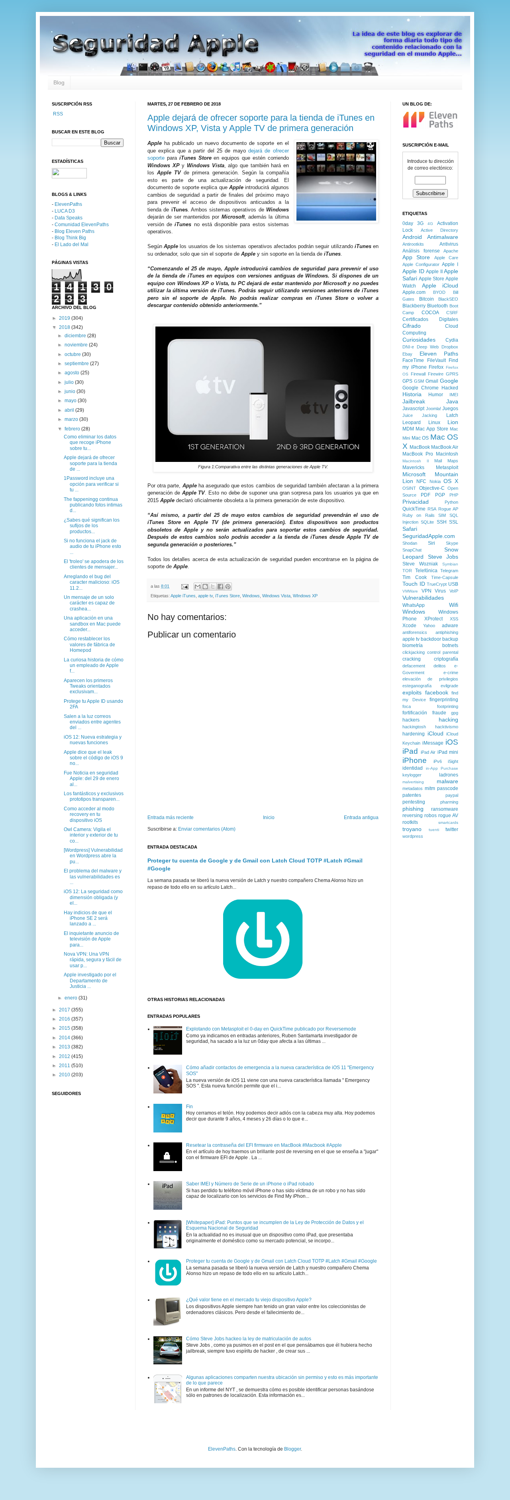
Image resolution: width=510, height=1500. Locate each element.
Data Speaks (68, 218)
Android (412, 237)
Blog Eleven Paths (74, 231)
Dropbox (449, 346)
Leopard (411, 422)
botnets (450, 645)
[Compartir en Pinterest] (228, 587)
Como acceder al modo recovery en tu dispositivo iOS (89, 814)
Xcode (409, 625)
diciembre (76, 335)
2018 (65, 327)
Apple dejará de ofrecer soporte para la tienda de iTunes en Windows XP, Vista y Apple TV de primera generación (261, 123)
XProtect (433, 619)
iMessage (432, 743)
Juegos (450, 408)
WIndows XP (305, 595)
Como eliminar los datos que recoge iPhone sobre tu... (90, 442)
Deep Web (428, 346)
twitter (451, 829)
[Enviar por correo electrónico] (198, 587)
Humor (435, 394)
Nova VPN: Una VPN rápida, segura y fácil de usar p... (93, 959)
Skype (452, 543)
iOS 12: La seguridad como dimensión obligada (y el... (93, 897)
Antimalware (442, 237)
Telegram (449, 570)
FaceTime (413, 360)
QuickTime (414, 509)
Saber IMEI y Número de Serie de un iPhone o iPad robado (250, 1184)
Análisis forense (421, 251)
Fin (189, 1106)
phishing (413, 809)
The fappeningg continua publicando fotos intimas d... (93, 505)
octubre (73, 354)
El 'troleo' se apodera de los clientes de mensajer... (94, 564)
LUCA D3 (65, 211)
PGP (440, 495)
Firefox (436, 367)
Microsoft (414, 474)
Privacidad (415, 502)
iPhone (414, 760)
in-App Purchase (442, 768)
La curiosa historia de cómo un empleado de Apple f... (94, 665)
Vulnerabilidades (423, 598)
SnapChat (412, 550)
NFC (421, 481)
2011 (65, 1065)
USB (453, 584)
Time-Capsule (444, 577)
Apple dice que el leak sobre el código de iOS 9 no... (93, 758)
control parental (442, 652)
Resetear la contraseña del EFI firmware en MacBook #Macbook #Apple (264, 1145)
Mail (438, 460)
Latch (452, 415)
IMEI (453, 394)
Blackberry (414, 306)
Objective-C (432, 488)
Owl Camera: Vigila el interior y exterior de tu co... (91, 835)
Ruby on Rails (418, 515)
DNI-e (408, 346)
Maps (452, 460)
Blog (59, 82)
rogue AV (448, 815)
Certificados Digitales (430, 319)
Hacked (449, 388)
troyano (412, 829)
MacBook (420, 447)
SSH (442, 522)
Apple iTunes (183, 595)
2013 (65, 1047)
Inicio (269, 817)
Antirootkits (413, 244)
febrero (73, 429)
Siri (431, 543)
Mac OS (420, 438)
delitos (440, 665)
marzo (72, 419)
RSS (57, 114)
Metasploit (447, 467)
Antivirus (448, 244)
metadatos (412, 788)
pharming (449, 802)
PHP (453, 495)
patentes (411, 795)
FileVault (436, 360)
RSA (432, 509)
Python (451, 502)
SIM (442, 515)
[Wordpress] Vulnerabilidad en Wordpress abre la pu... (93, 855)
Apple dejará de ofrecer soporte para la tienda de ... (90, 463)
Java (452, 401)
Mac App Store (432, 429)
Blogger (292, 1449)
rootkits (410, 822)
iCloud (435, 733)
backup (450, 639)
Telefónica (426, 570)
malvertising (413, 782)
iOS (451, 742)
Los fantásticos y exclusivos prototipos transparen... (94, 796)
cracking (411, 659)
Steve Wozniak (420, 564)
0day (407, 223)
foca (406, 706)
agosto (72, 372)
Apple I (450, 264)
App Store (416, 257)
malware (447, 781)
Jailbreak (413, 401)
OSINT (409, 488)
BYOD (439, 292)
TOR (407, 570)
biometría (412, 645)
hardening (413, 734)
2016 (65, 1019)
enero (71, 998)
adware (450, 625)
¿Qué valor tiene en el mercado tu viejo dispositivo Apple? (249, 1299)
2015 (65, 1028)
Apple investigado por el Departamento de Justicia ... (90, 980)
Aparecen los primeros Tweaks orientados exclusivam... (88, 686)
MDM (408, 429)
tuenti (434, 829)
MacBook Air (444, 447)
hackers (411, 720)
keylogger (412, 774)
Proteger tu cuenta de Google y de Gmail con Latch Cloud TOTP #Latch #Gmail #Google (281, 1261)
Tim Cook (414, 577)
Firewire (435, 374)
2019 (65, 318)
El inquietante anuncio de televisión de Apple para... (91, 939)
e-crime (450, 672)
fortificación (414, 713)
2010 (65, 1075)
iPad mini (448, 752)
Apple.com (414, 292)
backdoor (431, 639)
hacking (448, 719)
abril (70, 410)
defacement (413, 665)
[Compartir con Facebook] (220, 587)
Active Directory (440, 230)
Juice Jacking (419, 415)
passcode (447, 788)
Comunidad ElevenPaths (82, 224)
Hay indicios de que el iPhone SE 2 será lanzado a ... (88, 918)
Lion (452, 422)
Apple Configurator (420, 264)
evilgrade (449, 685)
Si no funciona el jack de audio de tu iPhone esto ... (92, 546)
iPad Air (428, 752)
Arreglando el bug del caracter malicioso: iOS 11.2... (92, 582)
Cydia (451, 340)
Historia (412, 394)
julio (70, 382)
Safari (409, 529)
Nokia (435, 481)
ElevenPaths (68, 204)
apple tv (205, 595)
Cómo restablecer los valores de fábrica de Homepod (89, 644)
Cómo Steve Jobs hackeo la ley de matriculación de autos (248, 1339)
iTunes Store (227, 595)
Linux (434, 422)
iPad (410, 751)
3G (420, 223)
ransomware (444, 809)
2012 (65, 1056)
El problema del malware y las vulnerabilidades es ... (93, 876)
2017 (65, 1010)
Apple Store (431, 279)
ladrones (448, 775)
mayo (71, 400)
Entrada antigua (361, 817)
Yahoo (429, 625)
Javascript (413, 408)
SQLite (427, 522)
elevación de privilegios (430, 679)
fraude (439, 713)
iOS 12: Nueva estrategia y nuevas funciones (93, 739)
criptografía (446, 659)
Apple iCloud (440, 285)
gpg (454, 712)
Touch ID (413, 584)
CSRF (452, 312)
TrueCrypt (437, 584)
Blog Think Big (70, 238)
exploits (412, 692)
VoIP (453, 591)
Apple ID (413, 271)
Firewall (418, 374)
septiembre (77, 363)
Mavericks (413, 467)
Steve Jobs (443, 556)
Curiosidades (418, 339)
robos (430, 815)
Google (449, 380)
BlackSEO (448, 299)
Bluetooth (437, 306)
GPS (407, 381)
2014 (65, 1037)
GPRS (452, 374)
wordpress (412, 836)
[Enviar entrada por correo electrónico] (184, 586)
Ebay (407, 354)
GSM (419, 381)
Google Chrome (420, 388)
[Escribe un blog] (205, 587)
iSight (453, 761)
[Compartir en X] (213, 587)
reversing (412, 815)
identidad (412, 768)
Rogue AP (448, 509)
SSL (453, 522)
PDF (425, 495)
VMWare (410, 591)
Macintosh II (415, 461)
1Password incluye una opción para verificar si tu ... (91, 484)
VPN (427, 591)
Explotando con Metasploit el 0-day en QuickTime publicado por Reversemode (271, 1029)
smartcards (448, 822)
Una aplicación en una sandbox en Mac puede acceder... (92, 623)
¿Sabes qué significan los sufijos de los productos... (92, 525)
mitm (430, 788)
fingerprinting (444, 699)
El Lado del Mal (71, 244)
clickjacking (413, 652)
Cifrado (411, 326)
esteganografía (417, 685)
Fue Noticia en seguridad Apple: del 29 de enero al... (91, 778)
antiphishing (446, 632)
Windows (251, 595)
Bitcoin (426, 299)
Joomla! (433, 408)
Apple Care (446, 257)
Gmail (432, 381)
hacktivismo (446, 726)
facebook (436, 692)
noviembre (77, 345)
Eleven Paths (439, 353)
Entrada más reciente (170, 817)
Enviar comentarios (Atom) (206, 829)
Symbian (450, 564)
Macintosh (447, 454)
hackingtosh (414, 726)
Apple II (434, 271)
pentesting (413, 802)
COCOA (430, 312)
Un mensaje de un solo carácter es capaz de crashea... (89, 603)
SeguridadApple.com (428, 536)
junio (70, 391)
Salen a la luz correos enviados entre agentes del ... (92, 722)
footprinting (447, 706)
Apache (450, 250)
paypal (451, 795)
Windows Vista (276, 595)
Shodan (409, 543)
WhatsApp (413, 605)
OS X (450, 481)
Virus (440, 591)
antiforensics (414, 632)
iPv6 (438, 761)
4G (430, 223)
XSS (454, 618)
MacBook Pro (417, 454)
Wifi (453, 605)
